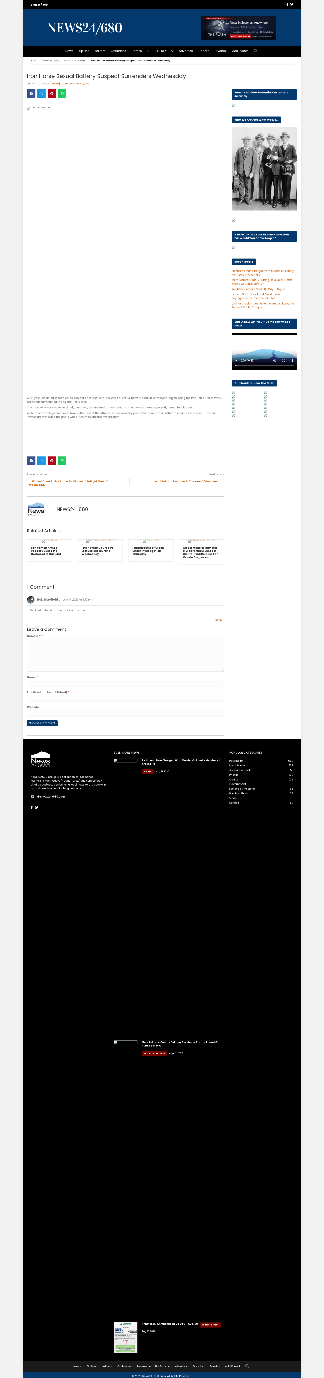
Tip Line (84, 51)
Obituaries (118, 51)
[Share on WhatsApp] (62, 93)
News (69, 51)
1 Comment (67, 83)
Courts (147, 771)
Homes (136, 51)
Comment (35, 636)
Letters (100, 51)
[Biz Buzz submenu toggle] (172, 51)
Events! (221, 51)
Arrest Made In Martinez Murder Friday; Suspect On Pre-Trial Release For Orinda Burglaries (200, 552)
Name (32, 677)
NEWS (67, 60)
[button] (256, 51)
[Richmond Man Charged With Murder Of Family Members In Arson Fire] (126, 899)
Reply (218, 620)
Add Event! (240, 51)
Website (33, 707)
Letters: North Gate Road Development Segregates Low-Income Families (257, 296)
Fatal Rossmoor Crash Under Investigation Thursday (148, 551)
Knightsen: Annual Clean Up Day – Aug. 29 (259, 289)
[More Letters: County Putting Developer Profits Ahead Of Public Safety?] (126, 1181)
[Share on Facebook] (31, 93)
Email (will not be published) (48, 692)
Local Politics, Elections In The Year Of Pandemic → (188, 481)
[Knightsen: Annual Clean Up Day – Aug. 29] (126, 1337)
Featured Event (210, 1324)
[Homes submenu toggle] (148, 51)
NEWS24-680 (51, 83)
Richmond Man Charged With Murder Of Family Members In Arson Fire (181, 762)
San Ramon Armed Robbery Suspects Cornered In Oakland (46, 551)
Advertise (186, 51)
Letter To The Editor (154, 1053)
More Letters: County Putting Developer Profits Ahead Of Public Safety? (262, 282)
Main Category (51, 60)
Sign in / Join (40, 5)
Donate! (204, 51)
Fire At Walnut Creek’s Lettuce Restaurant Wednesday (97, 551)
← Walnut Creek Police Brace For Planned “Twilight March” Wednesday (68, 483)
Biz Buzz (160, 51)
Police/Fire (80, 60)
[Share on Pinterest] (52, 93)
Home (34, 60)
